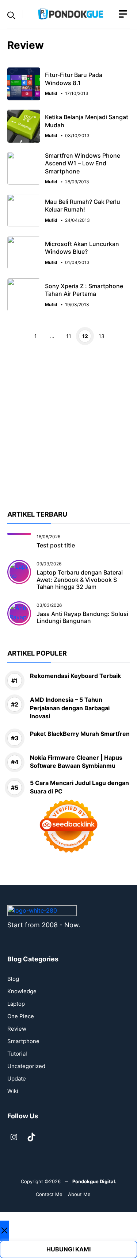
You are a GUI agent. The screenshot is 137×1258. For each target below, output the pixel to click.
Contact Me (49, 1194)
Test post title (56, 545)
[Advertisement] (68, 440)
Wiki (12, 1091)
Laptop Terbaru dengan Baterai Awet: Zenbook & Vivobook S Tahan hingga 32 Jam (80, 579)
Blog (13, 978)
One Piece (20, 1016)
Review (16, 1028)
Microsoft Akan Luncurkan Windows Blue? (82, 248)
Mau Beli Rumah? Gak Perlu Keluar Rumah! (82, 205)
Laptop (16, 1003)
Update (16, 1078)
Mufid (51, 93)
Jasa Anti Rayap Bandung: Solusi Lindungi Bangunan (82, 617)
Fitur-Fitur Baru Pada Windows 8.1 (73, 79)
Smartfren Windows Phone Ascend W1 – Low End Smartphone (82, 163)
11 (68, 336)
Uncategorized (26, 1066)
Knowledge (22, 991)
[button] (11, 14)
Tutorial (17, 1053)
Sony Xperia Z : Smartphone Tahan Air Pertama (84, 290)
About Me (79, 1194)
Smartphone (23, 1041)
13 (101, 336)
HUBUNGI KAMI (68, 1249)
